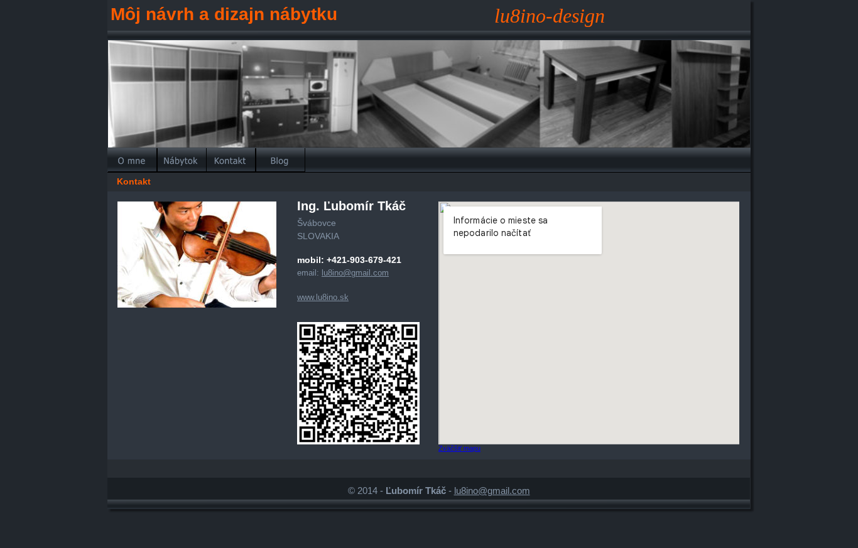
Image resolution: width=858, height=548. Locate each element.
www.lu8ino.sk (323, 297)
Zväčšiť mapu (459, 448)
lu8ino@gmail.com (492, 490)
